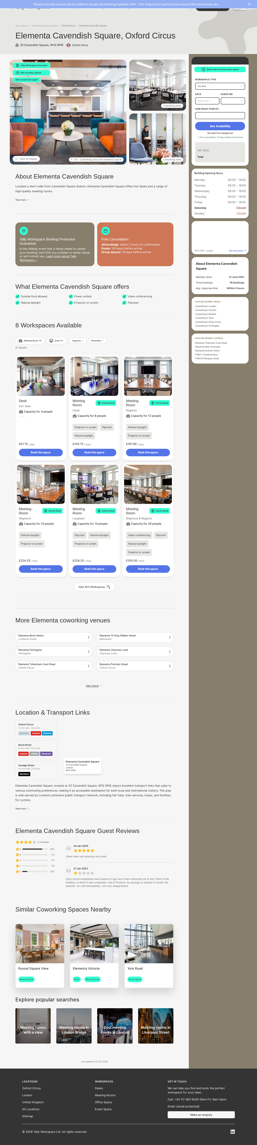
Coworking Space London (45, 25)
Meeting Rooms (105, 1095)
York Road (135, 968)
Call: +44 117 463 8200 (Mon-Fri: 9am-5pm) (197, 1099)
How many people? (207, 109)
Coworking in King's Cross (208, 322)
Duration (227, 94)
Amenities (96, 340)
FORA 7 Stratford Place (206, 354)
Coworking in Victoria (205, 310)
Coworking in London (205, 306)
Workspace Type (205, 79)
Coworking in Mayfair (205, 314)
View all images (28, 158)
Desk (23, 401)
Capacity (76, 340)
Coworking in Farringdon (207, 326)
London (27, 1095)
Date (198, 94)
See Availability (220, 126)
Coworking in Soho (204, 318)
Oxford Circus (31, 1088)
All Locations (21, 25)
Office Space (103, 1102)
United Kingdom (33, 1102)
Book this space (41, 452)
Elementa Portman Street (207, 350)
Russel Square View (33, 968)
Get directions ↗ (237, 250)
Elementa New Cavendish (207, 347)
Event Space (103, 1109)
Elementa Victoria (86, 968)
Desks (99, 1088)
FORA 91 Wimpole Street (207, 358)
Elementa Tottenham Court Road (211, 343)
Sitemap (27, 1116)
